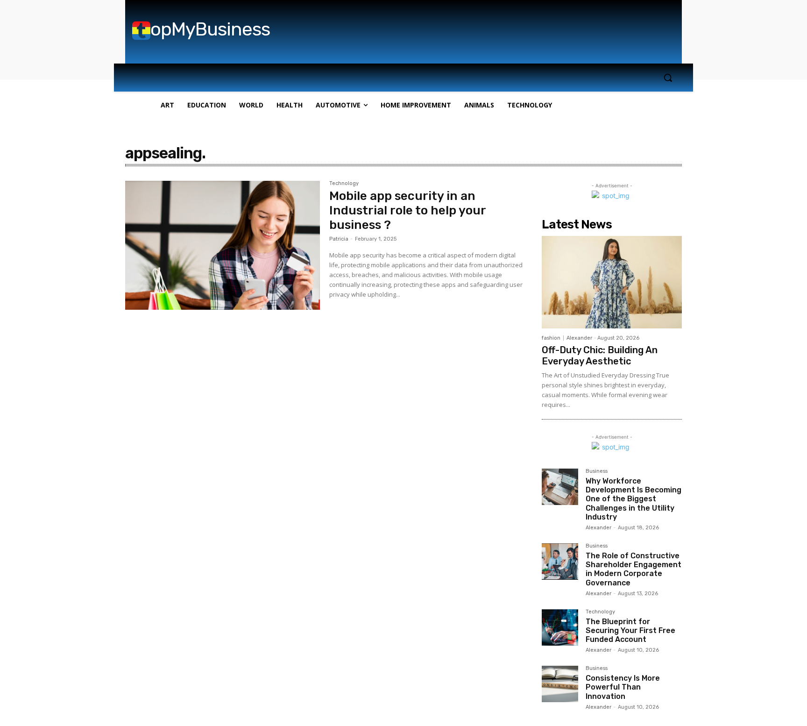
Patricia (338, 239)
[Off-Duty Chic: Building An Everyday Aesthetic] (612, 282)
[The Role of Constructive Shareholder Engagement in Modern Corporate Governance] (560, 561)
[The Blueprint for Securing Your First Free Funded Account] (560, 627)
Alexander (579, 338)
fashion (551, 338)
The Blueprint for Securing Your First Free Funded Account (630, 630)
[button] (668, 78)
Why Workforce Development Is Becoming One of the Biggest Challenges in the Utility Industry (633, 499)
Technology (344, 183)
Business (597, 471)
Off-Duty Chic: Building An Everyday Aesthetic (600, 355)
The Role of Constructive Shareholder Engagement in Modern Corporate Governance (633, 569)
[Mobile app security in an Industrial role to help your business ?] (222, 245)
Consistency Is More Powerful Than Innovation (623, 687)
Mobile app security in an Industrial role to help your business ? (407, 210)
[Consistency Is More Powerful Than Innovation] (560, 684)
